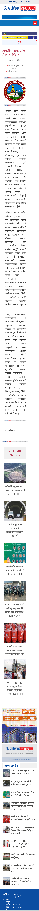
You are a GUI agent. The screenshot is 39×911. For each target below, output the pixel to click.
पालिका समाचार (12, 71)
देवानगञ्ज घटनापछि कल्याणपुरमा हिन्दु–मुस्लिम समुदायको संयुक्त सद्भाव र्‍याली (14, 688)
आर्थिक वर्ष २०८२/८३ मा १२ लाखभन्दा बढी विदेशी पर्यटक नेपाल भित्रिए (21, 881)
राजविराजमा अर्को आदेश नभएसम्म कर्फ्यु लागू (23, 856)
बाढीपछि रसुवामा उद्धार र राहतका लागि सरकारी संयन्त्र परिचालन (15, 490)
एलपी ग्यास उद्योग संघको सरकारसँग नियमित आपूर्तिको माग (14, 650)
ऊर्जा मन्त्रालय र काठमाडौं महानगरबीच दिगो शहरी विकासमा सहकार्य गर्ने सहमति (22, 844)
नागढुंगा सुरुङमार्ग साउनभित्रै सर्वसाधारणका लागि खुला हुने (14, 530)
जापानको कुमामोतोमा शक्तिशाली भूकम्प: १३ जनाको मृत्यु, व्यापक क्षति (22, 868)
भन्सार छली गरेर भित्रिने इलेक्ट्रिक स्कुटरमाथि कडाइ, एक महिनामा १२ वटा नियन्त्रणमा (14, 610)
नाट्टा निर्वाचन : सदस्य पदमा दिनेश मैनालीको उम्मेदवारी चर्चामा (15, 570)
